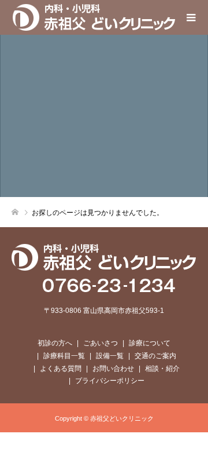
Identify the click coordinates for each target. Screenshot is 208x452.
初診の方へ (55, 343)
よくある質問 (60, 368)
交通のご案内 (155, 356)
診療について (149, 343)
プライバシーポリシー (109, 381)
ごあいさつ (100, 343)
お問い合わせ (113, 368)
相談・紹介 (162, 368)
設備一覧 (110, 356)
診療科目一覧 (64, 356)
